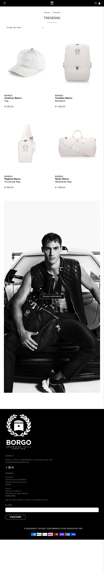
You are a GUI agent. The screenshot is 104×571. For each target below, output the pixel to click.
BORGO (8, 96)
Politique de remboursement (16, 482)
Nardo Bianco (62, 179)
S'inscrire (15, 517)
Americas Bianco (13, 98)
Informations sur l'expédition (16, 479)
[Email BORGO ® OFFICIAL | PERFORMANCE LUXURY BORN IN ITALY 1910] (13, 468)
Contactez (9, 477)
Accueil (47, 12)
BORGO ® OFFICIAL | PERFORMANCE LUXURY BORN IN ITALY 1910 (56, 529)
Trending (56, 12)
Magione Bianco (12, 179)
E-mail (8, 505)
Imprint (8, 488)
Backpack (60, 101)
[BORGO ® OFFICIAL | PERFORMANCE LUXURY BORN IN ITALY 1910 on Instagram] (9, 468)
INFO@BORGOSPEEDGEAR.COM (17, 462)
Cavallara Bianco (63, 98)
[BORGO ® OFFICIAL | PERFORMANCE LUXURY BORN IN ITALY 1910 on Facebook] (6, 468)
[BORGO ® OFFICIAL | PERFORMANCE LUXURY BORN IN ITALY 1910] (52, 3)
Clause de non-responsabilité (16, 493)
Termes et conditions (13, 491)
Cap (6, 101)
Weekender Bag (63, 182)
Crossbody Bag (12, 182)
